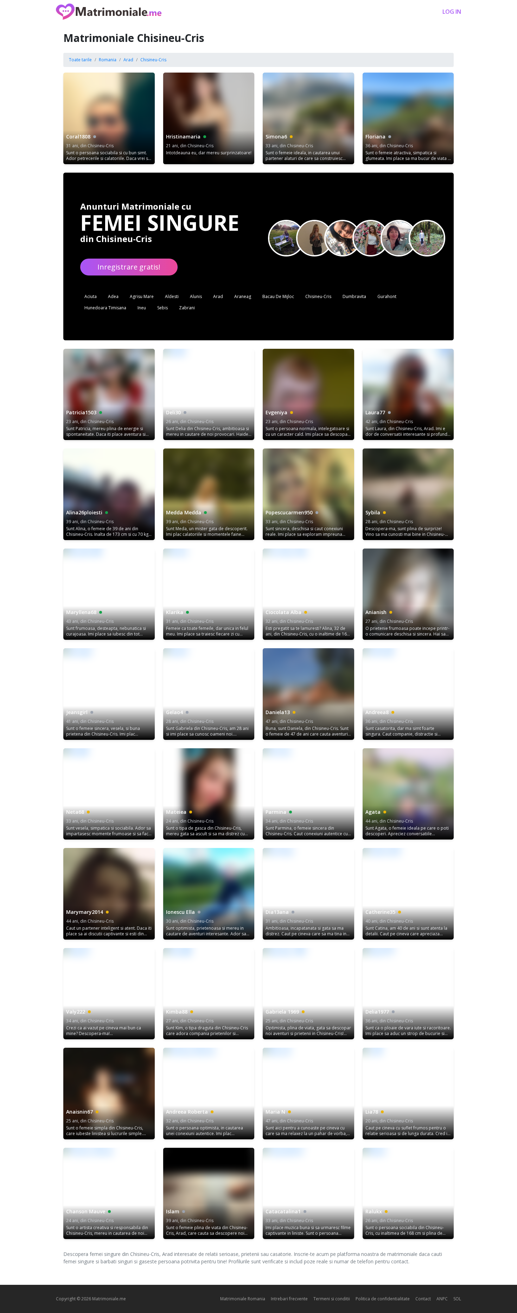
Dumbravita (354, 296)
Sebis (162, 308)
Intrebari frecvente (289, 1299)
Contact (423, 1299)
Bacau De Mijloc (278, 296)
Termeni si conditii (331, 1299)
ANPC (442, 1299)
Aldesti (172, 296)
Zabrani (187, 308)
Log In (451, 12)
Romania (107, 60)
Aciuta (90, 296)
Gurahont (386, 296)
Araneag (242, 296)
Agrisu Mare (142, 296)
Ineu (142, 308)
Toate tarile (80, 60)
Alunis (196, 296)
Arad (128, 60)
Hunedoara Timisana (105, 308)
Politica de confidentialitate (383, 1299)
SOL (457, 1299)
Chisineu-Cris (153, 60)
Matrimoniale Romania (242, 1299)
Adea (113, 296)
